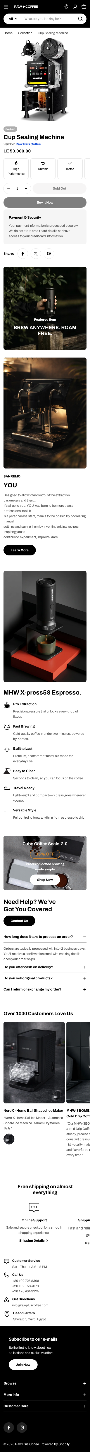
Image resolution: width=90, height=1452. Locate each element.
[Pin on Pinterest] (49, 253)
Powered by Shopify (55, 1444)
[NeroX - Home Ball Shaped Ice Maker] (57, 1095)
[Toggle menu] (6, 6)
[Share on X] (36, 253)
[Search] (80, 18)
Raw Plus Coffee (28, 144)
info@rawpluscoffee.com (30, 1305)
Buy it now (45, 202)
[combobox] (45, 19)
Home (7, 33)
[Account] (75, 6)
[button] (34, 1110)
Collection (25, 33)
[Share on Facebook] (22, 253)
